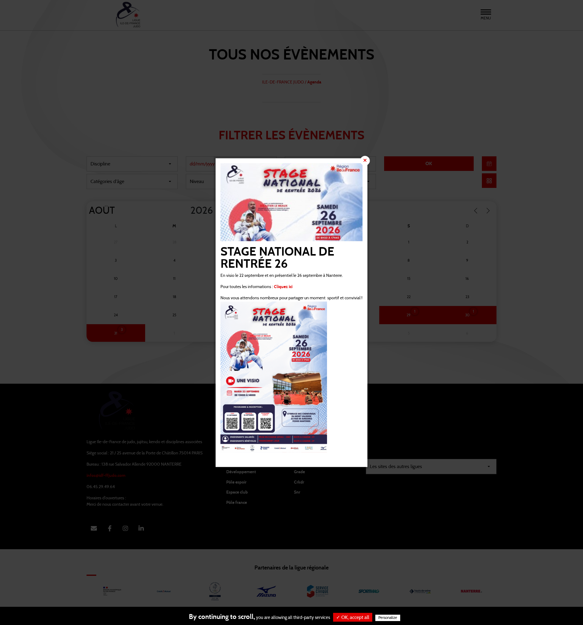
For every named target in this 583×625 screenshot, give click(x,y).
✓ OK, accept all (352, 617)
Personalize (387, 618)
